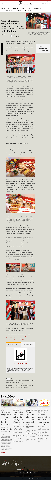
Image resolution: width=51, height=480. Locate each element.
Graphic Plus (3, 407)
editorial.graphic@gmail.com (28, 469)
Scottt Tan (8, 387)
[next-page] (4, 452)
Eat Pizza (8, 383)
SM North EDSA (14, 387)
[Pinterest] (2, 50)
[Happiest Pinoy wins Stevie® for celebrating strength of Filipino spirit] (19, 402)
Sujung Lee (26, 387)
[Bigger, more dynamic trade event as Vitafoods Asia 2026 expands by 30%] (32, 402)
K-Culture (13, 383)
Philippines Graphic (17, 35)
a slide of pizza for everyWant (16, 378)
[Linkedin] (23, 472)
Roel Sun (31, 385)
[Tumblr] (30, 472)
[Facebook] (2, 44)
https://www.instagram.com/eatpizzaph (16, 340)
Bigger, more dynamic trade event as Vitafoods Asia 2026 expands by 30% (31, 417)
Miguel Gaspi (16, 385)
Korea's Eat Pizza (9, 385)
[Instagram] (20, 472)
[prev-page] (2, 452)
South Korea (20, 387)
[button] (2, 3)
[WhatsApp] (2, 53)
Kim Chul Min (18, 383)
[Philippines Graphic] (25, 3)
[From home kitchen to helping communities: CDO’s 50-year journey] (44, 402)
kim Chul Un (24, 383)
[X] (2, 47)
